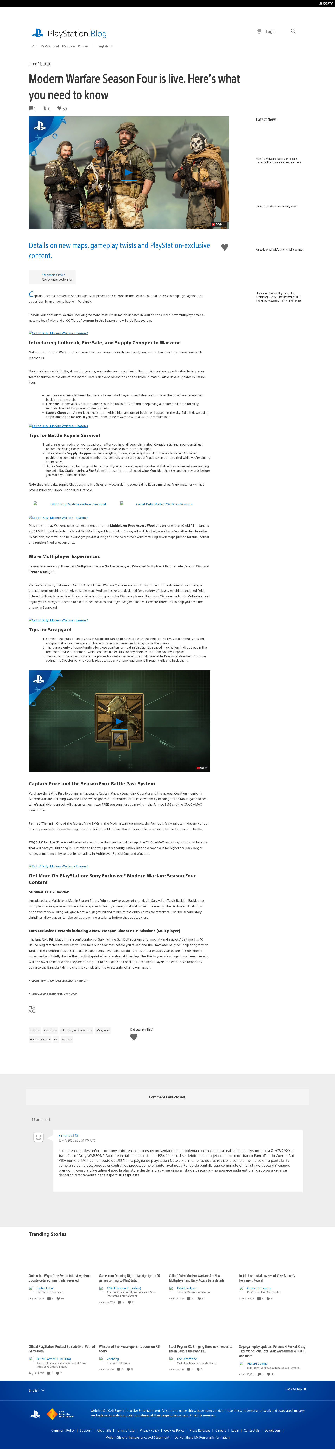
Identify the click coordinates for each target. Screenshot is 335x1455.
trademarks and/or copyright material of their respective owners (142, 1415)
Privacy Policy (149, 1430)
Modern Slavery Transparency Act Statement (137, 1437)
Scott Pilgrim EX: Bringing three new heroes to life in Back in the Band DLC (200, 1348)
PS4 (56, 46)
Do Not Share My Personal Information (202, 1437)
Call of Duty (50, 1030)
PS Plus (83, 46)
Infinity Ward (103, 1030)
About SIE (104, 1430)
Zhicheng (113, 1359)
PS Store (68, 46)
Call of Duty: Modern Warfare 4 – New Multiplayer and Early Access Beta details (196, 1277)
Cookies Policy (174, 1430)
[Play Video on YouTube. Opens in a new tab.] (219, 224)
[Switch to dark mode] (259, 31)
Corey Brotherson (259, 1288)
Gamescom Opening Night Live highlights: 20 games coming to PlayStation (129, 1277)
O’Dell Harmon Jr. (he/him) (124, 1288)
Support (86, 1430)
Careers (220, 1430)
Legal (235, 1430)
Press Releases (200, 1430)
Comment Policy (63, 1430)
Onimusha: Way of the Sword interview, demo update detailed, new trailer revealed (60, 1277)
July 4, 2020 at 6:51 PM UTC (77, 1140)
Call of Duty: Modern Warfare (76, 1030)
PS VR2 (45, 46)
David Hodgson (187, 1288)
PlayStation (77, 33)
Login (271, 31)
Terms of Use (125, 1430)
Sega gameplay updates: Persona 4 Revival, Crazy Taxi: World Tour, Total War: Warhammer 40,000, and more (272, 1351)
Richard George (257, 1363)
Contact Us (251, 1430)
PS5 (34, 46)
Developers (273, 1430)
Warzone (67, 1039)
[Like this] (59, 1298)
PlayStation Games (40, 1039)
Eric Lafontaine (187, 1359)
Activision (35, 1030)
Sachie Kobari (45, 1288)
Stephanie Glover (53, 274)
